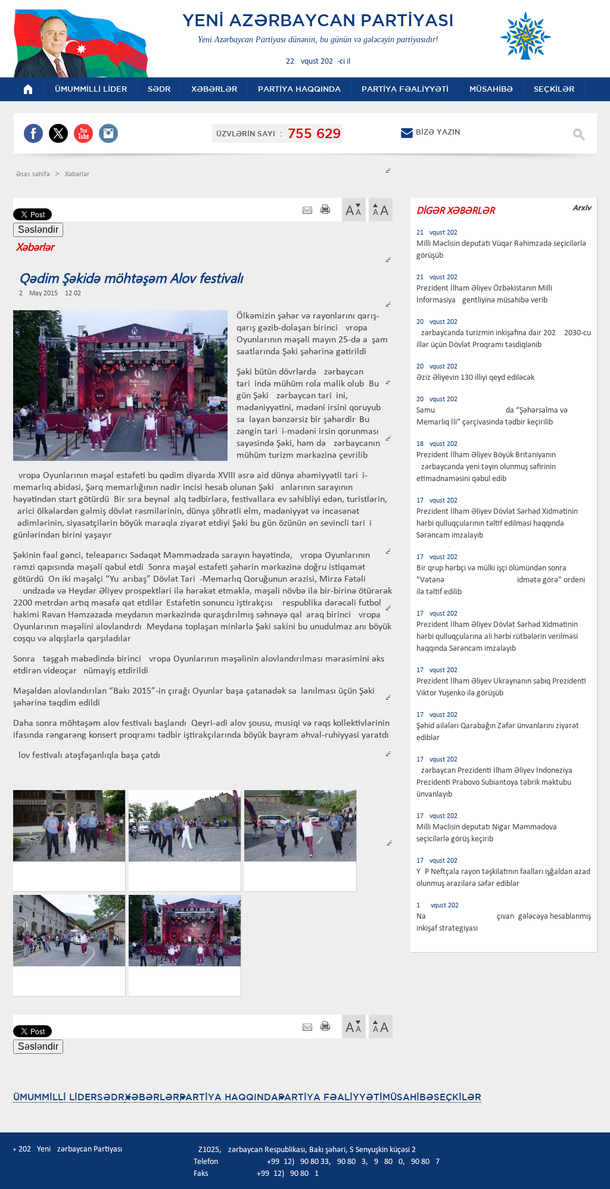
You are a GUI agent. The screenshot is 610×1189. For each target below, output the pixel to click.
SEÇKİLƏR (457, 1097)
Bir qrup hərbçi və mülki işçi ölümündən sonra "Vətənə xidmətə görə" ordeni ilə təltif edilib (500, 580)
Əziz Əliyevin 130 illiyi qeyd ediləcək (475, 377)
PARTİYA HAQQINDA (228, 1097)
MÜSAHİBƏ (408, 1097)
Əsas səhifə (34, 174)
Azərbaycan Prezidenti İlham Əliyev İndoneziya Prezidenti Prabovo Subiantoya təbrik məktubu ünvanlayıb (494, 782)
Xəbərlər (77, 174)
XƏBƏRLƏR (152, 1097)
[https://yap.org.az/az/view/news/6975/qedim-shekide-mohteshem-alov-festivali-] (307, 210)
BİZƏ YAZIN (438, 132)
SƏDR (111, 1097)
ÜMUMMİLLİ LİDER (55, 1097)
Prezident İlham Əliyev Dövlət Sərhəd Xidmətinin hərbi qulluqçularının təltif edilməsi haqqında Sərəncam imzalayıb (497, 523)
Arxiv (581, 207)
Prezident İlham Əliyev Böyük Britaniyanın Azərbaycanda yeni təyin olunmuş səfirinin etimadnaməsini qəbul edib (486, 467)
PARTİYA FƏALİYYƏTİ (330, 1097)
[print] (325, 210)
